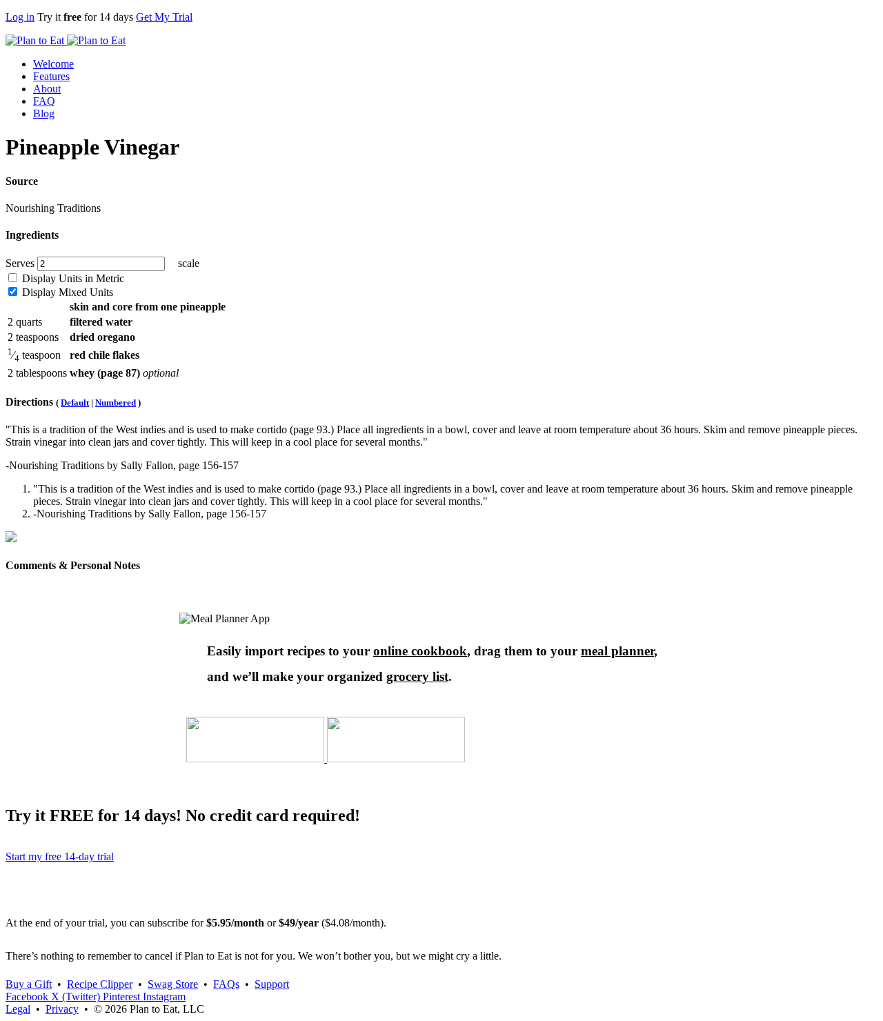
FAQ (44, 101)
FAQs (226, 984)
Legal (18, 1009)
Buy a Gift (29, 984)
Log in (20, 17)
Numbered (115, 402)
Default (75, 402)
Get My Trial (164, 17)
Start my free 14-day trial (60, 856)
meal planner (617, 651)
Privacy (62, 1009)
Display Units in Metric (71, 278)
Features (51, 76)
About (47, 89)
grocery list (417, 676)
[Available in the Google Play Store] (396, 758)
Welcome (53, 64)
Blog (43, 113)
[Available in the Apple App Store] (256, 758)
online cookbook (420, 651)
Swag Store (173, 984)
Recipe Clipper (99, 984)
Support (272, 984)
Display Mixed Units (66, 292)
